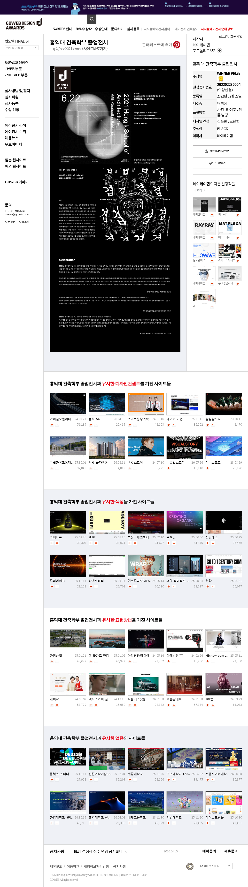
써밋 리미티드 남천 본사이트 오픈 (189, 581)
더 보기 (197, 190)
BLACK (222, 129)
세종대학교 (135, 774)
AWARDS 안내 (62, 29)
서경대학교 (174, 817)
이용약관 (73, 866)
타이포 (231, 110)
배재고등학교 (137, 817)
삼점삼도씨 (213, 419)
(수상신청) (224, 90)
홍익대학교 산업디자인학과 (107, 817)
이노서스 (223, 214)
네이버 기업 (174, 419)
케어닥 (54, 699)
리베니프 (56, 537)
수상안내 (101, 29)
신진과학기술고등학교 (104, 774)
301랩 (209, 699)
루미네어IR (57, 581)
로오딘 (171, 537)
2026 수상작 (84, 29)
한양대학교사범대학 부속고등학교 (73, 817)
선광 (208, 581)
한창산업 (56, 656)
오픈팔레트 (174, 699)
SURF (92, 537)
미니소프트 (213, 462)
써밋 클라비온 (98, 462)
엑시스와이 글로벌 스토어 (106, 699)
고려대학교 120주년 (180, 774)
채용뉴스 (11, 138)
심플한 (222, 121)
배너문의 (209, 851)
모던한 (234, 121)
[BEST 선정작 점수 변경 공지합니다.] (118, 856)
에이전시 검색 (15, 125)
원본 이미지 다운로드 (219, 151)
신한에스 (211, 537)
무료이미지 (13, 144)
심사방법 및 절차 (17, 91)
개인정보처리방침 (96, 866)
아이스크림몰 (214, 817)
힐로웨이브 (199, 260)
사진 (220, 110)
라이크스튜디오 (226, 260)
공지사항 (119, 866)
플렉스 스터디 (59, 774)
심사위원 (11, 97)
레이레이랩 (199, 237)
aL (194, 306)
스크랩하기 (219, 163)
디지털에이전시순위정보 (217, 29)
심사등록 (133, 29)
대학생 (222, 103)
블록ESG (94, 419)
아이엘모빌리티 (60, 419)
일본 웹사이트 (15, 160)
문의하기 (117, 29)
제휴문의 (231, 851)
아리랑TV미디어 (138, 656)
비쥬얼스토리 (175, 462)
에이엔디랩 (199, 214)
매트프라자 (224, 237)
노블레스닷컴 (137, 699)
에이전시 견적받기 (186, 29)
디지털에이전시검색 (157, 29)
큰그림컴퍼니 (225, 283)
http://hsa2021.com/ (79, 48)
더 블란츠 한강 (99, 656)
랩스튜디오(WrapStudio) (144, 581)
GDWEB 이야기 (17, 182)
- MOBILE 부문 (16, 75)
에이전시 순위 (15, 132)
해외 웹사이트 (15, 166)
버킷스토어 (135, 462)
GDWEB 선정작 (17, 62)
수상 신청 (12, 110)
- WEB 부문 (13, 69)
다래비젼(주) (174, 656)
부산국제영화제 (138, 537)
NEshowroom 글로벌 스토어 (224, 656)
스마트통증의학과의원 (143, 419)
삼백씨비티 (96, 581)
